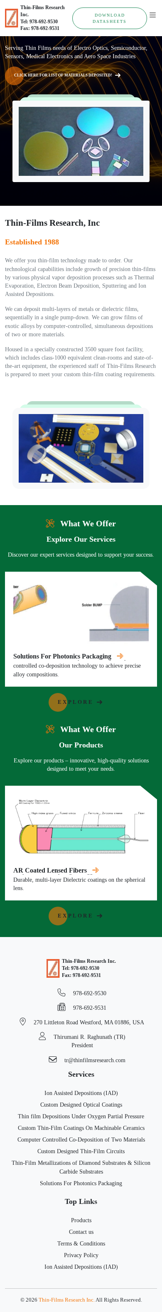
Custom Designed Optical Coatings (81, 1104)
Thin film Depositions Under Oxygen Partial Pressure (81, 1116)
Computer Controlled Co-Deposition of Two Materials (81, 1139)
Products (81, 1220)
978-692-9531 (88, 1007)
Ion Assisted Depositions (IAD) (81, 1093)
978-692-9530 (88, 993)
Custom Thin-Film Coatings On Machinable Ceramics (81, 1128)
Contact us (81, 1231)
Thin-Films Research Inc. (67, 1300)
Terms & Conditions (81, 1243)
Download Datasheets (110, 18)
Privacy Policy (81, 1255)
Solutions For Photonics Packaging (81, 1183)
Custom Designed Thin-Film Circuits (81, 1151)
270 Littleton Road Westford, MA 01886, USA (88, 1022)
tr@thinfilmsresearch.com (94, 1060)
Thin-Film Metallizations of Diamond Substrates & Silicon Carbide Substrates (81, 1166)
